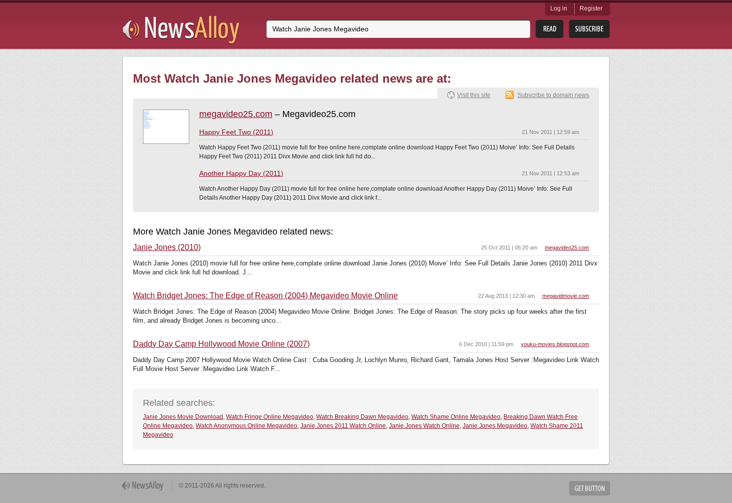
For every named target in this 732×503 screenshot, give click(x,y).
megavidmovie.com (565, 296)
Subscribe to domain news (553, 95)
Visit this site (473, 95)
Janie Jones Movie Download (183, 416)
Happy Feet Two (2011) (236, 132)
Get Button (589, 488)
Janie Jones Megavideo (495, 425)
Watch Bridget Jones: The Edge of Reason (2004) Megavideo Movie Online (265, 296)
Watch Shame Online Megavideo (455, 416)
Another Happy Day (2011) (241, 173)
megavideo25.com (235, 114)
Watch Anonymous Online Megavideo (246, 425)
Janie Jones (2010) (167, 248)
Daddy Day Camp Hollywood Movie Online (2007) (221, 344)
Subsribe (589, 29)
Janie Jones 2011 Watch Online (343, 425)
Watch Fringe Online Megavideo (269, 416)
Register (591, 8)
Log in (558, 8)
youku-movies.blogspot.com (555, 344)
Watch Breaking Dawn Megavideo (362, 416)
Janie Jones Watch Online (424, 425)
